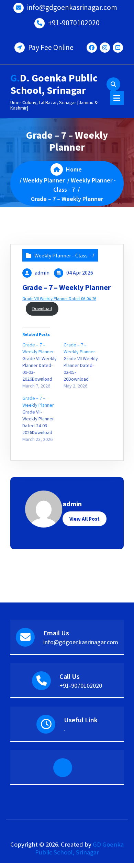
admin (42, 272)
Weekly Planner (44, 180)
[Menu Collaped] (117, 98)
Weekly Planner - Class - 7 (64, 255)
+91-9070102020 (74, 22)
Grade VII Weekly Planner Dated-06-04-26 (59, 298)
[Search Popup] (113, 84)
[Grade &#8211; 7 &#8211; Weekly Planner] (43, 365)
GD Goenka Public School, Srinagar (79, 848)
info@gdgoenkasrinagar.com (72, 7)
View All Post (84, 519)
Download (42, 308)
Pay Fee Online (51, 47)
